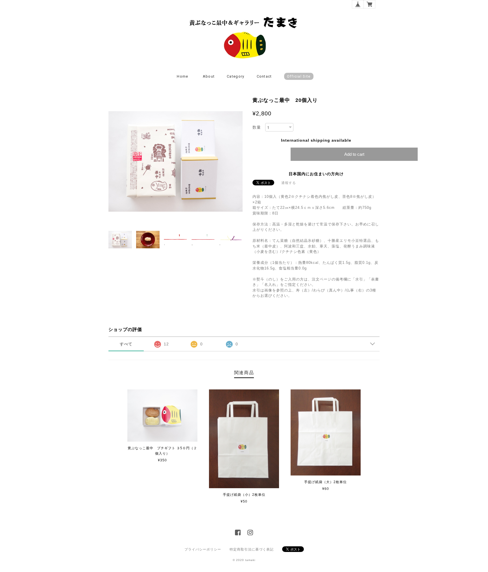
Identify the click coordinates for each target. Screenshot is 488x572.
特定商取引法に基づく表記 (252, 549)
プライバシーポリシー (202, 549)
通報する (288, 183)
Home (182, 76)
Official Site (299, 76)
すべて (126, 344)
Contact (264, 76)
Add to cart (354, 154)
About (209, 76)
